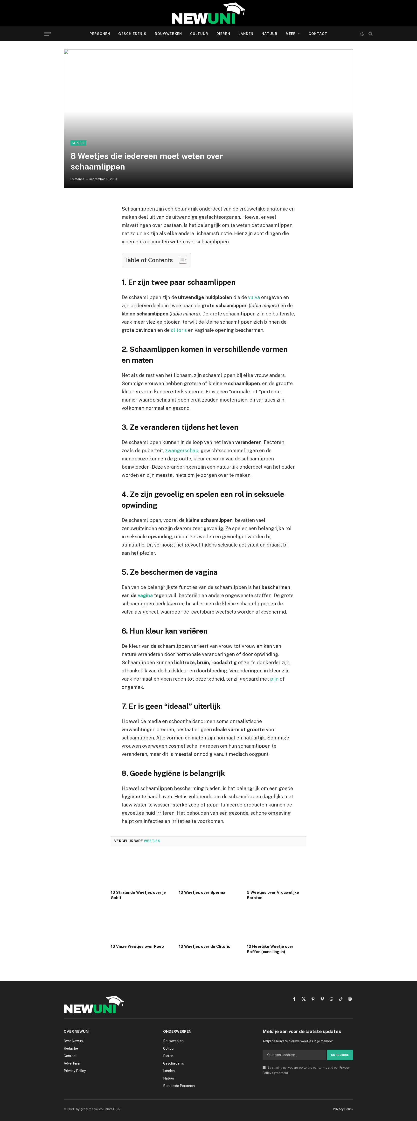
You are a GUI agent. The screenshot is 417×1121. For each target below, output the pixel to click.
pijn (274, 679)
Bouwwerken (168, 34)
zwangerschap (181, 450)
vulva (254, 297)
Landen (246, 34)
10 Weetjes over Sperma (202, 892)
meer (291, 34)
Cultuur (199, 34)
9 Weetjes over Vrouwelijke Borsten (273, 895)
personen (100, 34)
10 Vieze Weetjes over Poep (137, 946)
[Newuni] (208, 13)
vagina (145, 595)
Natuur (270, 34)
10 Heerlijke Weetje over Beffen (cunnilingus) (270, 949)
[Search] (370, 33)
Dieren (223, 34)
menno (79, 179)
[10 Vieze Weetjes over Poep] (140, 923)
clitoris (179, 330)
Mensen (78, 143)
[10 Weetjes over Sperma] (208, 869)
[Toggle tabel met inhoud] (180, 260)
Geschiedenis (132, 34)
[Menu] (47, 33)
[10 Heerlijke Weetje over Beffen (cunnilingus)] (276, 923)
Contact (318, 34)
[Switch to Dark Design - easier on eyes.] (362, 34)
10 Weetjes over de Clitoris (204, 946)
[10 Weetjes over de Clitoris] (208, 923)
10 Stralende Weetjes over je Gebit (138, 895)
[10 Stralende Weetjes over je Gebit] (140, 869)
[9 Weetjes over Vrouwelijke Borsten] (276, 869)
